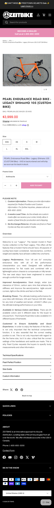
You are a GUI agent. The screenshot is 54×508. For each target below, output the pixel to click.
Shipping (6, 121)
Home (5, 40)
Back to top (27, 396)
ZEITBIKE (10, 501)
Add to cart (36, 185)
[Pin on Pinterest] (21, 389)
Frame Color (8, 172)
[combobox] (27, 22)
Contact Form (9, 450)
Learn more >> (27, 6)
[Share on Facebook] (16, 389)
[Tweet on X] (11, 389)
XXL (10, 40)
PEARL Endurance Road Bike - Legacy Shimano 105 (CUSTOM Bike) (25, 42)
